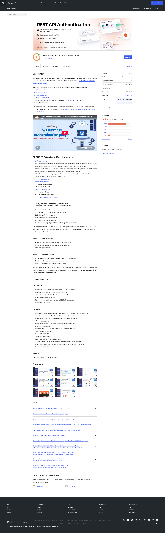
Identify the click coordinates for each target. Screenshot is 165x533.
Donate (101, 509)
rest (118, 103)
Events (101, 507)
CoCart (39, 112)
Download (128, 57)
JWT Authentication (40, 90)
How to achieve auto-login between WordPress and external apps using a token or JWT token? (48, 459)
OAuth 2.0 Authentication (42, 97)
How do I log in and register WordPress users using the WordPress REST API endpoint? (60, 441)
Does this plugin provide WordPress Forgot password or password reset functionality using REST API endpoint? (50, 466)
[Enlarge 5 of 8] (73, 380)
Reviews (45, 66)
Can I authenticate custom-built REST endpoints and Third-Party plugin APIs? (57, 430)
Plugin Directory (11, 8)
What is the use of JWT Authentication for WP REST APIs (51, 408)
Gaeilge (25, 522)
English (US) (128, 95)
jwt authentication (127, 99)
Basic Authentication (40, 92)
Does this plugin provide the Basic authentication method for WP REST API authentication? (62, 424)
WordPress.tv (72, 512)
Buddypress (86, 109)
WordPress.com (134, 504)
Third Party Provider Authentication (46, 197)
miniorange (72, 486)
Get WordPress (157, 3)
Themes (39, 507)
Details (36, 66)
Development (67, 66)
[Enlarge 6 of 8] (95, 380)
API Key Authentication (41, 95)
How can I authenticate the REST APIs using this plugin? (50, 414)
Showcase (40, 504)
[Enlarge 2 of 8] (73, 369)
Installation (55, 66)
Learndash (78, 109)
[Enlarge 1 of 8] (51, 369)
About (8, 504)
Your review (106, 139)
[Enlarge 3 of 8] (95, 369)
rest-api (123, 103)
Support (129, 66)
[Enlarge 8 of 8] (73, 390)
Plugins (39, 509)
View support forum (108, 153)
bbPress (132, 509)
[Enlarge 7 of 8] (51, 390)
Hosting (9, 509)
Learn (69, 504)
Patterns (39, 512)
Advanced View (107, 108)
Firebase (70, 100)
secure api (129, 103)
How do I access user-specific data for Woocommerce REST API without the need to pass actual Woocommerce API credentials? (53, 453)
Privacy (9, 512)
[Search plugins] (25, 14)
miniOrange (48, 58)
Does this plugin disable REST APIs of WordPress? (49, 435)
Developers (71, 509)
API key (119, 99)
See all (130, 139)
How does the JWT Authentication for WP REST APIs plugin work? (54, 419)
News (8, 507)
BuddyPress (133, 512)
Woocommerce (69, 109)
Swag (101, 512)
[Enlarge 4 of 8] (51, 380)
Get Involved (102, 504)
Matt (131, 507)
